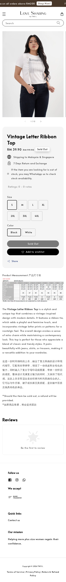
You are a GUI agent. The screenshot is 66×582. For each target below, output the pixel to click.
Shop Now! (42, 3)
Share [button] (15, 261)
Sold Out (33, 243)
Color (10, 225)
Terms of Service (15, 571)
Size (9, 197)
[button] (4, 14)
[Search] (58, 23)
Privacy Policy (33, 571)
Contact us (14, 520)
